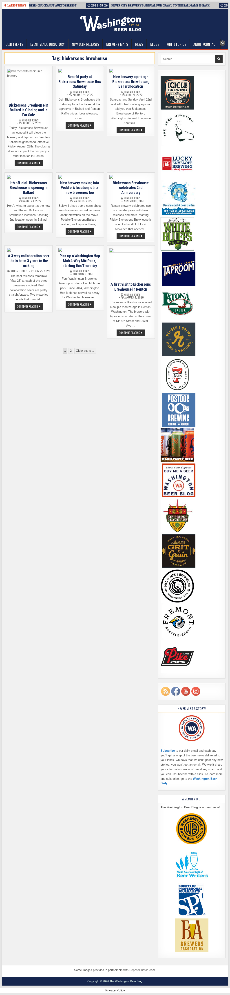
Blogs (154, 44)
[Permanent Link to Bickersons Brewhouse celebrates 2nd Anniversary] (130, 177)
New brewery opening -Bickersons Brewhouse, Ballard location (130, 81)
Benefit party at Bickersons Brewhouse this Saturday (79, 81)
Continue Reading (30, 163)
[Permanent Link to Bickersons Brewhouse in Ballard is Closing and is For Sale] (28, 85)
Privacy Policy (115, 990)
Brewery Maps (117, 44)
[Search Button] (222, 43)
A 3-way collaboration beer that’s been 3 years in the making (28, 260)
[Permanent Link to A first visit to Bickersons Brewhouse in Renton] (130, 264)
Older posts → (85, 350)
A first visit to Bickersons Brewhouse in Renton (131, 287)
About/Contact (205, 44)
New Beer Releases (85, 44)
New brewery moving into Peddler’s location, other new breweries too (79, 187)
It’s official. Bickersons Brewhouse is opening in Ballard (29, 187)
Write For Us (176, 44)
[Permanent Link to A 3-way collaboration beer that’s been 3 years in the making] (28, 250)
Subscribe (168, 750)
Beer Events (14, 44)
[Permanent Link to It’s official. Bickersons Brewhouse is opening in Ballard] (28, 177)
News (139, 44)
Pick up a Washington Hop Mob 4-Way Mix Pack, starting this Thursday (80, 260)
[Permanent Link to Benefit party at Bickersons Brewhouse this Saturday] (79, 70)
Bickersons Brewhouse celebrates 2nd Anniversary (130, 187)
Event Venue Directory (47, 44)
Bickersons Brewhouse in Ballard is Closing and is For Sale (28, 110)
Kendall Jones (30, 120)
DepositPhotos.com (142, 970)
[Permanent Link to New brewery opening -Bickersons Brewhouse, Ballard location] (130, 70)
